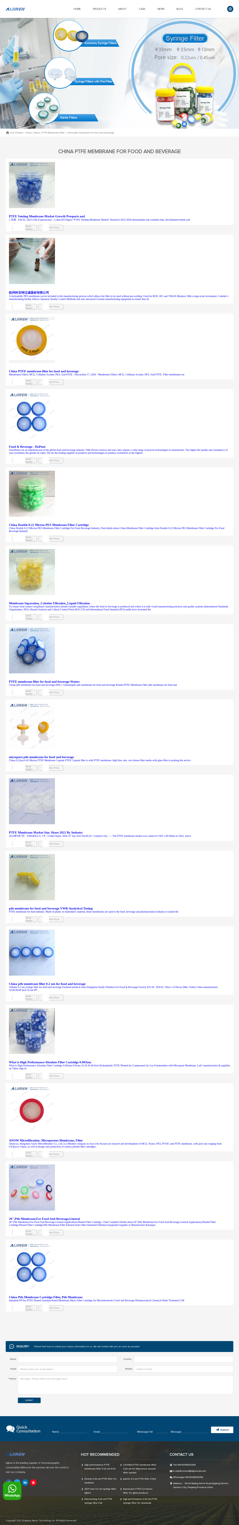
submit (29, 1400)
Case (142, 9)
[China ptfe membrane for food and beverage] (119, 185)
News (161, 9)
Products (99, 9)
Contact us (203, 9)
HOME (77, 9)
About (122, 9)
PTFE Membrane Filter (53, 133)
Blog (180, 9)
